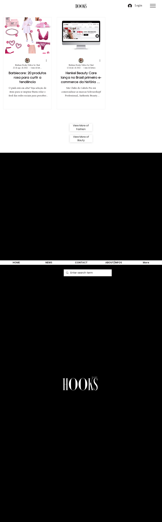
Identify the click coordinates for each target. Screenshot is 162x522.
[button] (153, 6)
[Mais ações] (47, 61)
